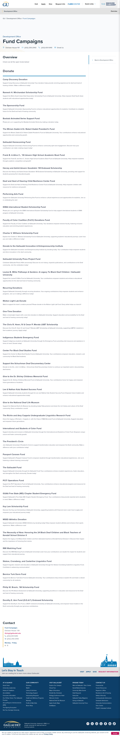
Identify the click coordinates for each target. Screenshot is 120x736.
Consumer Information (9, 695)
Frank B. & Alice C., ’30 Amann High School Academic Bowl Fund (34, 155)
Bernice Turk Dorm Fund (14, 574)
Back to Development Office (104, 60)
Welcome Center (54, 698)
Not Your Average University (11, 710)
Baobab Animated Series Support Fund (21, 118)
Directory (28, 685)
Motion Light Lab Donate (14, 300)
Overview (114, 11)
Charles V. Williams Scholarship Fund (20, 233)
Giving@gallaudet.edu (13, 633)
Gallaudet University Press (80, 703)
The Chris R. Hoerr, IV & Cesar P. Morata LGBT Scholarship (30, 324)
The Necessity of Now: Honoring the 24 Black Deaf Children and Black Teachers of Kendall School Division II (42, 534)
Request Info (60, 4)
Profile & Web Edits (31, 703)
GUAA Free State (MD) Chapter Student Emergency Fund (29, 493)
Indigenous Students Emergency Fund (21, 337)
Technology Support (32, 693)
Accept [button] (115, 733)
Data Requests (77, 693)
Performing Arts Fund (13, 194)
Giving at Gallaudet (78, 701)
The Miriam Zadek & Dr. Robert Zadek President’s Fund (29, 129)
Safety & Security (101, 695)
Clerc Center (99, 706)
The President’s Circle (13, 441)
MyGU (28, 688)
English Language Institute (103, 708)
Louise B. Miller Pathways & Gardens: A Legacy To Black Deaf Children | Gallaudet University (41, 273)
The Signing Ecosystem (9, 708)
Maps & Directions (54, 690)
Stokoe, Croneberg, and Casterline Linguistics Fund (27, 561)
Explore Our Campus (55, 685)
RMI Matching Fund (12, 548)
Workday (28, 701)
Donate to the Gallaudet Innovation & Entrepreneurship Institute (33, 246)
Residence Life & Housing (103, 693)
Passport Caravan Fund (14, 454)
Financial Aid (99, 685)
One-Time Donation (12, 311)
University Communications (104, 703)
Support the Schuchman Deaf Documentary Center (27, 363)
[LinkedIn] (109, 723)
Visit (36, 4)
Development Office (14, 18)
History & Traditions (8, 690)
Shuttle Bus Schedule (55, 693)
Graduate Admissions (102, 701)
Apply (43, 4)
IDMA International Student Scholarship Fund (24, 207)
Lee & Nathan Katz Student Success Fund (22, 389)
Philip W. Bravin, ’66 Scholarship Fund (21, 587)
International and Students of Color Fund (22, 428)
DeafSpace (52, 706)
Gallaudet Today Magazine (80, 698)
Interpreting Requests (32, 695)
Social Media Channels (79, 688)
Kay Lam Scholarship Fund (15, 506)
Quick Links (89, 4)
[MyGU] (87, 723)
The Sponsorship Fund (13, 105)
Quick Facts (6, 685)
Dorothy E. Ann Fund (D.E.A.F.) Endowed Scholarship (28, 600)
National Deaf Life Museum (57, 701)
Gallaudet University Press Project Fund (21, 259)
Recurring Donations (12, 287)
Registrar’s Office (101, 690)
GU (4, 18)
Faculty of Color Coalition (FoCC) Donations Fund (26, 220)
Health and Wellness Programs (35, 698)
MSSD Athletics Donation (15, 519)
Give (50, 4)
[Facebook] (105, 723)
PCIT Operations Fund (13, 480)
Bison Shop (29, 706)
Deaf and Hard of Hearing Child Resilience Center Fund (29, 181)
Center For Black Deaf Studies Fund (20, 350)
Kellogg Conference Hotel (56, 695)
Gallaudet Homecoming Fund (17, 142)
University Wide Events (79, 690)
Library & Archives (31, 690)
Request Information (108, 672)
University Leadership (9, 688)
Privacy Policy (48, 734)
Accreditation (6, 693)
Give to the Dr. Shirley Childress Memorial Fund (25, 376)
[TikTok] (114, 723)
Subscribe (75, 695)
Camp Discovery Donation (15, 79)
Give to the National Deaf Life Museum (21, 402)
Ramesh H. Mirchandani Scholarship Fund (23, 92)
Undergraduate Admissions (104, 698)
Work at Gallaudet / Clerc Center (82, 685)
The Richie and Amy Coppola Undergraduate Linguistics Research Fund (36, 415)
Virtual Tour (52, 688)
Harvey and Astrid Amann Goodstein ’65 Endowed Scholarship (32, 168)
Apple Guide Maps (54, 703)
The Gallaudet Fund (12, 467)
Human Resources (101, 688)
